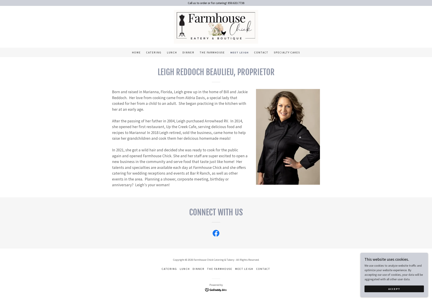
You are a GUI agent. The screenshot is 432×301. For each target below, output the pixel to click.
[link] (216, 26)
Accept (394, 289)
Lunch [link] (172, 52)
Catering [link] (153, 52)
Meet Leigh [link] (239, 52)
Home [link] (136, 52)
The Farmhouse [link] (212, 52)
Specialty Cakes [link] (287, 52)
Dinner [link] (188, 52)
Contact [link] (261, 52)
